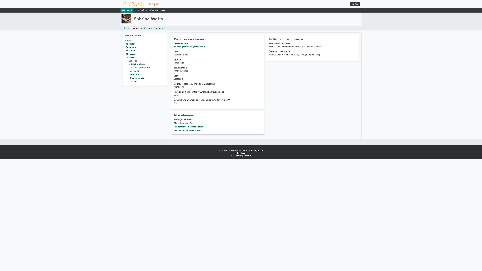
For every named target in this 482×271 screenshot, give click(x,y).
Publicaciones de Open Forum (188, 126)
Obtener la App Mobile (241, 155)
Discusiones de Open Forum (187, 130)
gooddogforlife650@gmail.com (189, 46)
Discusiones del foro (184, 123)
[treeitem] (145, 61)
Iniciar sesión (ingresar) (252, 150)
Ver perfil (160, 28)
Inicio (125, 28)
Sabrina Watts (146, 28)
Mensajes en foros (183, 119)
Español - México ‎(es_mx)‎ (151, 10)
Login (355, 4)
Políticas (241, 153)
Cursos (132, 57)
